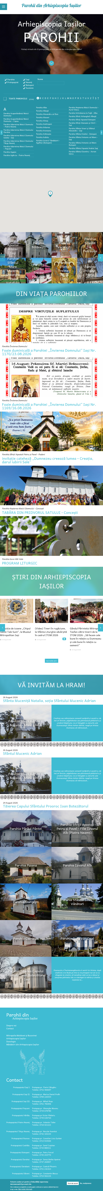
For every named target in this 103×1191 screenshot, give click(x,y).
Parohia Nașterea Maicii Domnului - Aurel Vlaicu (84, 108)
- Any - (16, 99)
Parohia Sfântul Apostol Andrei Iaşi (83, 148)
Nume (40, 79)
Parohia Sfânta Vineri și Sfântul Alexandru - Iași (82, 129)
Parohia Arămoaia (43, 133)
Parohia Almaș (42, 120)
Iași (27, 79)
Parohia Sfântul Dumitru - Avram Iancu (82, 152)
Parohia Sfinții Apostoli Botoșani (82, 119)
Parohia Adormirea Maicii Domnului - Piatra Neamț (18, 125)
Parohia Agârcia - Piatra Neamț (17, 155)
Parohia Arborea (43, 127)
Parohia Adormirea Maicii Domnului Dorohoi (18, 131)
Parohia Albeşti (42, 110)
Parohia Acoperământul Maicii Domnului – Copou (16, 120)
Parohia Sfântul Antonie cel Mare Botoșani (82, 143)
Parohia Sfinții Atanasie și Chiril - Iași (82, 124)
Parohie (11, 79)
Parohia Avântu (42, 137)
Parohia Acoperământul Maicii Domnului (16, 114)
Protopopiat (12, 82)
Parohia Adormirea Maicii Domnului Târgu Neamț (18, 142)
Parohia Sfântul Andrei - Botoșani (83, 133)
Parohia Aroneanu (43, 130)
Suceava (29, 87)
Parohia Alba (41, 107)
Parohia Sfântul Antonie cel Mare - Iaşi (83, 138)
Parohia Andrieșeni (44, 124)
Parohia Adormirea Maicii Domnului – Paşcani (18, 147)
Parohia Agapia (10, 151)
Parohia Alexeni (42, 117)
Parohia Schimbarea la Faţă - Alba (83, 112)
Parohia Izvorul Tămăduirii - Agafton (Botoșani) (48, 141)
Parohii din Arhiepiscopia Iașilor (51, 5)
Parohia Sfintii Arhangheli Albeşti (82, 116)
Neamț (29, 82)
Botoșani (30, 85)
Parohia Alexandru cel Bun (47, 114)
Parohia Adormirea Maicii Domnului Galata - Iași (18, 136)
